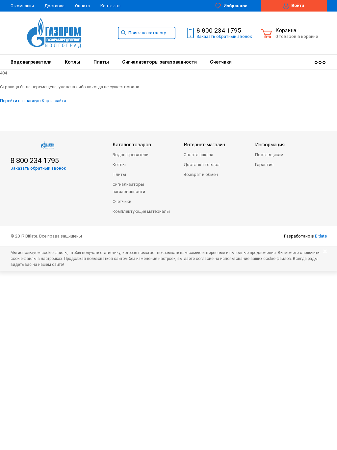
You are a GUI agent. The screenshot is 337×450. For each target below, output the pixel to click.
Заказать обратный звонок (38, 168)
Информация (270, 145)
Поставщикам (269, 154)
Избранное (234, 5)
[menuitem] (31, 62)
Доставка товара (202, 164)
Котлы (72, 62)
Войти (297, 5)
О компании (22, 5)
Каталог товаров (132, 145)
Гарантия (264, 164)
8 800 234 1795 (218, 31)
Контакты (110, 5)
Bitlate (321, 236)
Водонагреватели (31, 62)
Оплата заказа (198, 154)
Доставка (54, 5)
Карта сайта (54, 100)
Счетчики (221, 62)
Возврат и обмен (201, 174)
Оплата (82, 5)
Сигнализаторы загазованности (159, 62)
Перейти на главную (20, 100)
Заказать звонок (224, 36)
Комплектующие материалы (141, 211)
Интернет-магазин (204, 145)
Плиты (101, 62)
